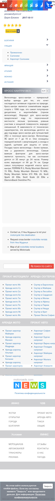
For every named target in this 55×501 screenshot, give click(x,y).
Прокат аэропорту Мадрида (14, 345)
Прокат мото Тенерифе (16, 298)
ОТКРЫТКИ (14, 417)
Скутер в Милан (41, 298)
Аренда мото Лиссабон (16, 301)
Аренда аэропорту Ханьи (17, 362)
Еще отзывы (11, 31)
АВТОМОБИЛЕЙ (16, 448)
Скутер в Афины (42, 301)
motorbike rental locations (32, 246)
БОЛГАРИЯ (14, 425)
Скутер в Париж (41, 304)
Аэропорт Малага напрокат (42, 361)
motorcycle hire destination (22, 234)
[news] (30, 382)
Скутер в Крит (40, 311)
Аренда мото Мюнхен (15, 311)
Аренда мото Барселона (17, 294)
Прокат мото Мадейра (16, 308)
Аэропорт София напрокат (42, 332)
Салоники (15, 55)
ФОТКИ (12, 412)
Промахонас (16, 52)
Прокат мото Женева (15, 315)
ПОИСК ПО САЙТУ (42, 266)
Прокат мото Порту (14, 304)
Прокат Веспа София (44, 315)
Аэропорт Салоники (19, 58)
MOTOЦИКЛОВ (16, 444)
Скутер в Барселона (43, 284)
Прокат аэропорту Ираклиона (14, 367)
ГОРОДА (13, 421)
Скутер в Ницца (41, 308)
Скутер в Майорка (42, 287)
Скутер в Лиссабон (43, 291)
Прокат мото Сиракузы (16, 291)
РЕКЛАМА (13, 456)
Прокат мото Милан (14, 284)
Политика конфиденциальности (30, 393)
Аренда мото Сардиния (16, 287)
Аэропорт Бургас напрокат (42, 338)
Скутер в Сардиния (43, 294)
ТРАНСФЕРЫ (15, 452)
